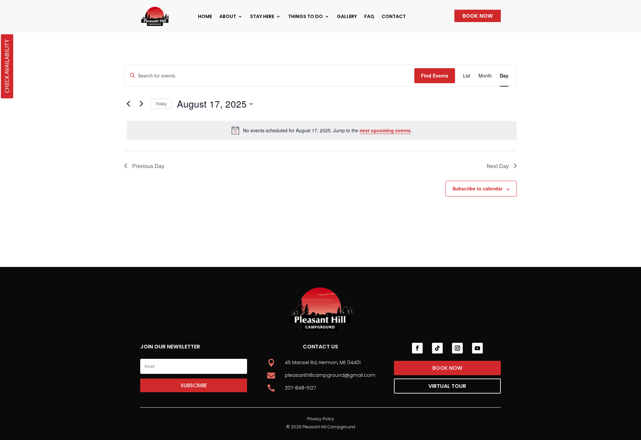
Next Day (498, 166)
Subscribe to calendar (477, 188)
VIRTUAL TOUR (447, 386)
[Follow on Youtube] (477, 348)
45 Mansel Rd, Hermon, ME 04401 (323, 362)
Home (205, 16)
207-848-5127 (300, 388)
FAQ (369, 16)
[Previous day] (128, 104)
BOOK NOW (477, 16)
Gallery (347, 16)
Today (161, 103)
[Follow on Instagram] (457, 348)
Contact (394, 16)
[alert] (322, 130)
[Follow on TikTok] (437, 348)
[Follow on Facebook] (417, 348)
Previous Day (148, 166)
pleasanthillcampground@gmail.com (330, 375)
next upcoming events (385, 130)
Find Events (434, 75)
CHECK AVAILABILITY (6, 66)
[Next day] (141, 104)
